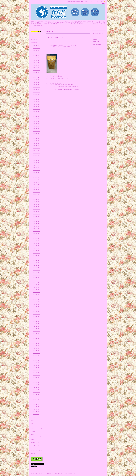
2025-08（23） (36, 74)
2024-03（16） (36, 116)
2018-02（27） (36, 294)
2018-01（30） (36, 296)
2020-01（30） (36, 238)
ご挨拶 (32, 37)
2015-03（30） (36, 379)
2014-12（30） (36, 387)
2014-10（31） (36, 392)
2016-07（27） (36, 340)
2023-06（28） (36, 138)
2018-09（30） (36, 277)
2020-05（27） (36, 228)
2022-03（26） (36, 174)
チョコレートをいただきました (55, 37)
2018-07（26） (36, 282)
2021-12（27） (36, 182)
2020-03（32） (36, 233)
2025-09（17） (36, 72)
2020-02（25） (36, 235)
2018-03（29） (36, 292)
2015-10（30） (36, 362)
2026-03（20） (36, 57)
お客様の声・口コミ (36, 431)
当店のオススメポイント (37, 425)
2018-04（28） (36, 289)
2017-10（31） (36, 304)
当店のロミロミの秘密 (36, 428)
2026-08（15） (36, 45)
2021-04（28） (36, 201)
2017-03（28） (36, 321)
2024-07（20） (36, 106)
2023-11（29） (36, 126)
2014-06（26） (36, 401)
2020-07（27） (36, 223)
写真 (32, 423)
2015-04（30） (36, 377)
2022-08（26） (36, 162)
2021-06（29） (36, 196)
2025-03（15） (36, 87)
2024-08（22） (36, 104)
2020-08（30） (36, 221)
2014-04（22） (36, 406)
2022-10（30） (36, 157)
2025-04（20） (36, 84)
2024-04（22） (36, 113)
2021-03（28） (36, 204)
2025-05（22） (36, 82)
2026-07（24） (36, 48)
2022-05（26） (36, 170)
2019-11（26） (36, 243)
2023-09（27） (36, 131)
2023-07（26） (36, 135)
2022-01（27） (36, 179)
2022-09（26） (36, 160)
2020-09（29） (36, 218)
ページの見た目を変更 (36, 453)
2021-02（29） (36, 206)
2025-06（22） (36, 79)
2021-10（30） (36, 187)
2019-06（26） (36, 255)
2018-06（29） (36, 284)
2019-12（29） (36, 240)
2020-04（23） (36, 231)
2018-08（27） (36, 279)
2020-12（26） (36, 211)
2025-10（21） (36, 70)
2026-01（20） (36, 62)
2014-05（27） (36, 404)
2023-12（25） (36, 123)
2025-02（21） (36, 89)
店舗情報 (33, 434)
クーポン (33, 420)
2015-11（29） (36, 360)
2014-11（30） (36, 389)
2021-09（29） (36, 189)
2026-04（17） (36, 55)
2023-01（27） (36, 150)
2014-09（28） (36, 394)
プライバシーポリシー (36, 445)
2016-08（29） (36, 338)
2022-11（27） (36, 155)
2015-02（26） (36, 382)
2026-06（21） (36, 50)
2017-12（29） (36, 299)
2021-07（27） (36, 194)
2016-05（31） (36, 345)
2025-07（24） (36, 77)
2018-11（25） (36, 272)
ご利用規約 (34, 448)
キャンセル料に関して (36, 450)
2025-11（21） (36, 67)
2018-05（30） (36, 287)
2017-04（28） (36, 318)
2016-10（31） (36, 333)
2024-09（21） (36, 101)
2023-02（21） (36, 148)
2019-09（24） (36, 248)
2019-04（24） (36, 260)
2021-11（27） (36, 184)
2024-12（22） (36, 94)
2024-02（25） (36, 118)
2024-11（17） (36, 96)
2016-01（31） (36, 355)
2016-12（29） (36, 328)
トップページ (34, 34)
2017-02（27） (36, 323)
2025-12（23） (36, 65)
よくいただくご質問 (36, 437)
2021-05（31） (36, 199)
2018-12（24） (36, 270)
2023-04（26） (36, 143)
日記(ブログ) (34, 42)
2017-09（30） (36, 306)
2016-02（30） (36, 353)
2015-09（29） (36, 365)
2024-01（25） (36, 121)
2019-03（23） (36, 262)
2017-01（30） (36, 326)
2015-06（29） (36, 372)
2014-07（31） (36, 399)
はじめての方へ (35, 39)
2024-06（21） (36, 109)
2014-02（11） (36, 411)
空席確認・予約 (35, 442)
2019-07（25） (36, 253)
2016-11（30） (36, 331)
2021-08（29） (36, 192)
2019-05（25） (36, 257)
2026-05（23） (36, 52)
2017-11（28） (36, 301)
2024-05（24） (36, 111)
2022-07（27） (36, 165)
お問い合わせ (34, 439)
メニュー (33, 417)
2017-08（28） (36, 309)
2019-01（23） (36, 267)
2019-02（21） (36, 265)
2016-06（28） (36, 343)
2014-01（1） (36, 414)
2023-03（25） (36, 145)
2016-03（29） (36, 350)
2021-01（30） (36, 209)
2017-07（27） (36, 311)
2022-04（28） (36, 172)
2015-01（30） (36, 384)
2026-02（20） (36, 60)
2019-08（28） (36, 250)
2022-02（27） (36, 177)
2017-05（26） (36, 316)
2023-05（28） (36, 140)
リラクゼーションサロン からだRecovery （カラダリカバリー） (49, 473)
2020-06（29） (36, 226)
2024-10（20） (36, 99)
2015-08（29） (36, 367)
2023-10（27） (36, 128)
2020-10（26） (36, 216)
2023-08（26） (36, 133)
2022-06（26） (36, 167)
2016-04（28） (36, 348)
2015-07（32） (36, 370)
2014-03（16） (36, 409)
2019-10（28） (36, 245)
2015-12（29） (36, 357)
